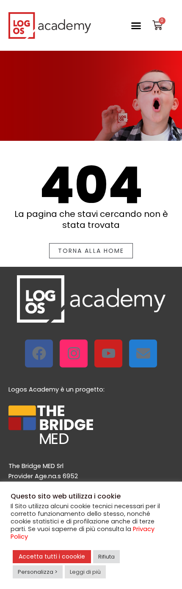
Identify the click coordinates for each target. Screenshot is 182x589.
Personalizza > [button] (38, 572)
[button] (136, 25)
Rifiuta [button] (106, 557)
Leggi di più (85, 572)
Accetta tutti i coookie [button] (52, 556)
